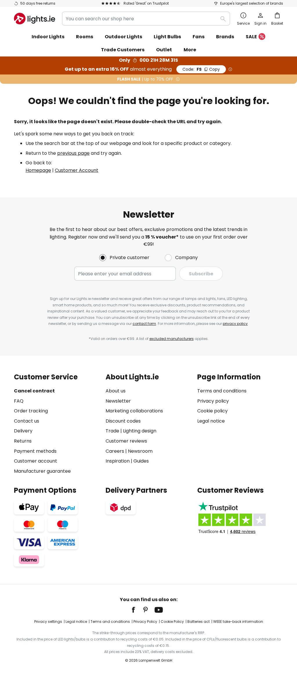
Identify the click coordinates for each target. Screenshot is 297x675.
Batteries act (198, 621)
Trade (112, 430)
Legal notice (211, 421)
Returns (23, 441)
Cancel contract (34, 390)
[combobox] (146, 18)
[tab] (57, 424)
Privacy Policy (145, 621)
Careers (115, 451)
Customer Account (76, 170)
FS (201, 69)
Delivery (23, 430)
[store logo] (34, 18)
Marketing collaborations (134, 410)
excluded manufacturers (171, 338)
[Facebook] (137, 609)
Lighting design (139, 430)
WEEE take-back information (238, 621)
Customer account (35, 461)
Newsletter (118, 401)
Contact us (26, 421)
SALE (251, 36)
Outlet (164, 49)
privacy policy (235, 323)
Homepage (38, 170)
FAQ (18, 401)
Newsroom (140, 451)
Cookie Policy (172, 621)
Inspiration (118, 461)
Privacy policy (213, 401)
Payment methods (35, 451)
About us (116, 390)
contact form (144, 323)
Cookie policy (212, 410)
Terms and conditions (222, 390)
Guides (141, 461)
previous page (73, 153)
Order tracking (31, 410)
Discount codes (123, 421)
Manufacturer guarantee (42, 471)
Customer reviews (126, 441)
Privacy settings (48, 621)
